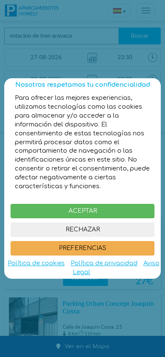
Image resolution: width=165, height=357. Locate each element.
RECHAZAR (83, 229)
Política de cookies (36, 263)
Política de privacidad (104, 263)
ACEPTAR (83, 211)
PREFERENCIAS (82, 248)
